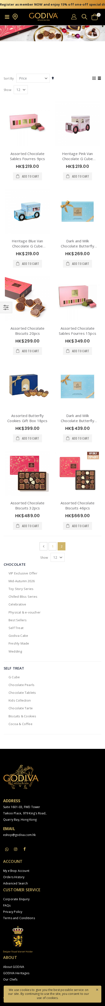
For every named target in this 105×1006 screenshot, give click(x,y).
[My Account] (74, 17)
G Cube (14, 677)
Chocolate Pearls (21, 685)
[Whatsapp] (6, 849)
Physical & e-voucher (25, 612)
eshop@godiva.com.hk (19, 835)
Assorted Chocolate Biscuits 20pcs (27, 331)
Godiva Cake (18, 635)
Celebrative (17, 604)
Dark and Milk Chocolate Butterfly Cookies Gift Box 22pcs (77, 420)
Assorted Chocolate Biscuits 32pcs (27, 505)
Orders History (14, 877)
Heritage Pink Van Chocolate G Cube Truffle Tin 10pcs (77, 158)
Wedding (15, 651)
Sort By (9, 78)
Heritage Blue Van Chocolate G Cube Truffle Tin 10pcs (27, 246)
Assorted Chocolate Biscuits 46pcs (78, 505)
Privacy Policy (12, 912)
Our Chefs (10, 979)
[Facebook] (24, 849)
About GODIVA (13, 967)
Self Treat (16, 628)
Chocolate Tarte (21, 708)
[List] (99, 78)
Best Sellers (18, 620)
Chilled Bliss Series (23, 596)
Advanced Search (15, 883)
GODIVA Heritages (16, 973)
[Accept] (97, 989)
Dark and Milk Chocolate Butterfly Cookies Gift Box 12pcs (77, 246)
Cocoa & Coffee (20, 724)
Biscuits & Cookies (22, 716)
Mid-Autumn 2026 (22, 581)
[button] (15, 19)
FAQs (7, 905)
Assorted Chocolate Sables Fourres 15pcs (77, 331)
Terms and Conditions (19, 918)
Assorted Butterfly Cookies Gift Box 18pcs (27, 418)
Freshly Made (19, 643)
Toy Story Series (21, 589)
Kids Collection (20, 700)
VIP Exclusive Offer (23, 573)
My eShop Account (16, 871)
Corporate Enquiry (16, 899)
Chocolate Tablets (22, 692)
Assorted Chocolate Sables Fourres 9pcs (27, 156)
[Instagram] (15, 849)
